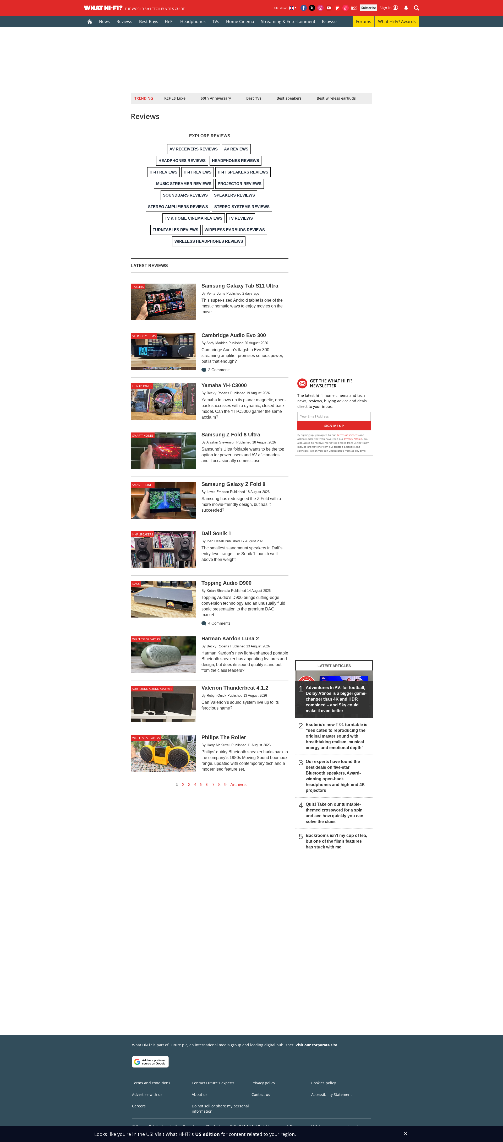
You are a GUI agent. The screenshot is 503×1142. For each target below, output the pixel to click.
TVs (215, 21)
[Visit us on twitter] (312, 8)
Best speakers (289, 98)
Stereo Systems (144, 336)
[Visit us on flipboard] (337, 8)
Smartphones (142, 435)
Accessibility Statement (331, 1094)
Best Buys (148, 21)
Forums (363, 21)
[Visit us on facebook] (303, 8)
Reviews (124, 21)
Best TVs (253, 98)
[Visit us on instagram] (320, 8)
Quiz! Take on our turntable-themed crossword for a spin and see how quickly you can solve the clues (334, 813)
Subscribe (368, 8)
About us (199, 1094)
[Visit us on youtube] (329, 8)
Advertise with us (147, 1094)
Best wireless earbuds (336, 98)
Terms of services (348, 435)
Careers (139, 1105)
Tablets (138, 287)
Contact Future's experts (213, 1082)
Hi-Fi (169, 21)
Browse (329, 21)
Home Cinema (240, 21)
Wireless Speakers (146, 639)
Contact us (261, 1094)
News (104, 21)
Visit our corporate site (316, 1044)
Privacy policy (263, 1082)
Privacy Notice (353, 439)
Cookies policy (323, 1082)
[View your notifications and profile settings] (406, 8)
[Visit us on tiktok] (345, 8)
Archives (238, 785)
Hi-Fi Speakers (142, 534)
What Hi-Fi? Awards (397, 21)
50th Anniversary (216, 98)
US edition (207, 1134)
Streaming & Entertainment (288, 21)
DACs (136, 584)
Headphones (193, 21)
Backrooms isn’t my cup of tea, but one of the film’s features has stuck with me (336, 841)
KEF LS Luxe (174, 98)
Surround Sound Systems (152, 689)
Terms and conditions (151, 1082)
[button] (416, 7)
